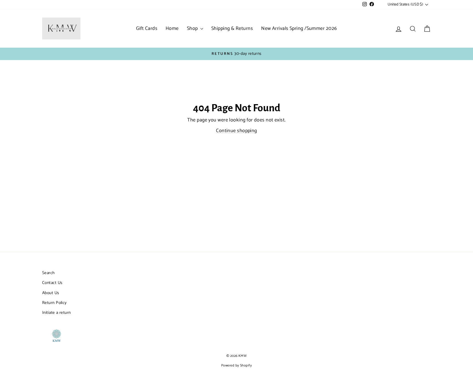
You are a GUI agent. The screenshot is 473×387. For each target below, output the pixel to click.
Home (172, 28)
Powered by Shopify (236, 365)
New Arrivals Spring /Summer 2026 (299, 28)
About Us (50, 292)
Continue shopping (236, 131)
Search (48, 272)
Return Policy (54, 302)
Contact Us (52, 282)
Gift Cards (146, 28)
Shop (193, 28)
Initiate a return (56, 312)
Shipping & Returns (232, 28)
